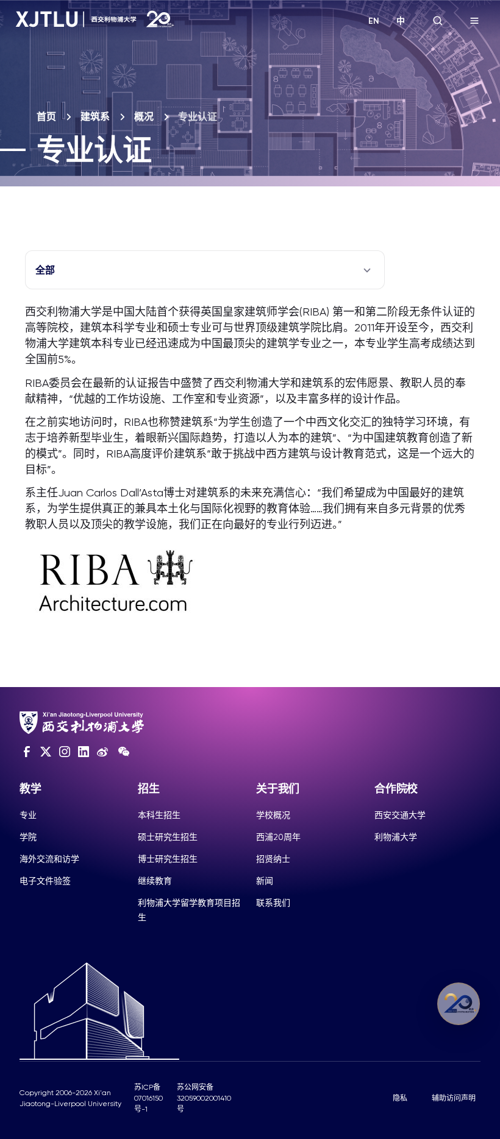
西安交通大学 (400, 815)
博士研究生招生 (168, 859)
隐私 (400, 1098)
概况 (144, 116)
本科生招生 (159, 815)
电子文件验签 (45, 881)
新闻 (264, 881)
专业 (28, 815)
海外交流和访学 (49, 859)
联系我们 (273, 903)
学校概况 (273, 815)
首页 (46, 116)
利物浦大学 (395, 837)
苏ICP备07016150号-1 (148, 1098)
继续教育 (155, 881)
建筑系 (95, 116)
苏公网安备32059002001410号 (204, 1098)
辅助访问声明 (454, 1098)
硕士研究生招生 (168, 837)
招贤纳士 (273, 859)
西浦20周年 (278, 837)
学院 (28, 837)
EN (373, 21)
